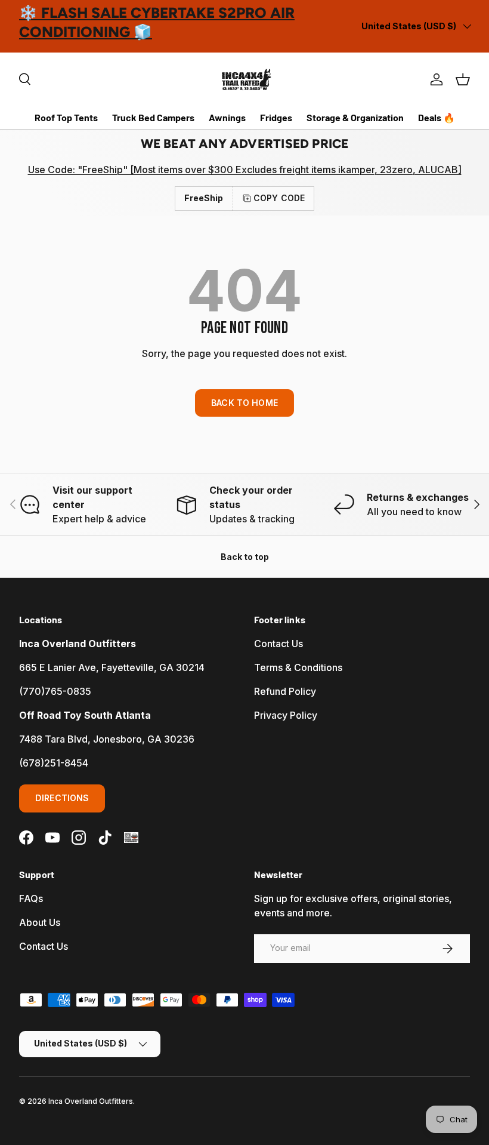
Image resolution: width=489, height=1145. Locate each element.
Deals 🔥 (436, 117)
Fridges (276, 117)
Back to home (244, 403)
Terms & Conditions (298, 667)
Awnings (227, 117)
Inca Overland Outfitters (90, 1101)
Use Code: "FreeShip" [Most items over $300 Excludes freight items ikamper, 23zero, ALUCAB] (245, 170)
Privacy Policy (285, 715)
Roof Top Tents (66, 117)
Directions (62, 798)
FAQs (31, 898)
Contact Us (278, 644)
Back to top (245, 557)
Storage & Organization (355, 117)
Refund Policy (285, 691)
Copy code (279, 198)
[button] (463, 79)
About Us (39, 922)
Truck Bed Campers (153, 117)
